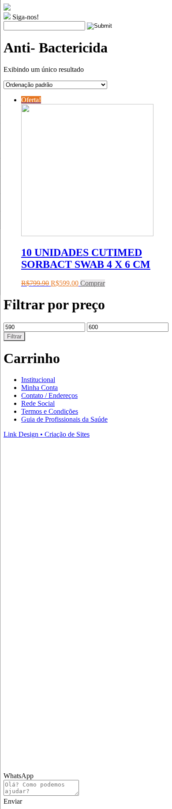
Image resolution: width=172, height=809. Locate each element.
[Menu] (153, 13)
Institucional (38, 379)
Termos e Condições (49, 411)
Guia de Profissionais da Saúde (64, 419)
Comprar (92, 283)
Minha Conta (39, 387)
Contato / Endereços (49, 395)
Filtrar (14, 336)
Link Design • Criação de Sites (47, 434)
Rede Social (38, 403)
